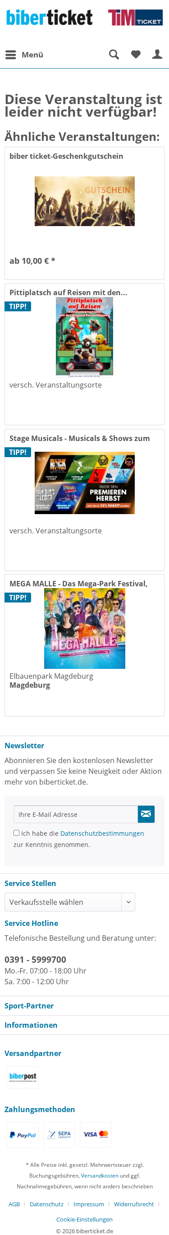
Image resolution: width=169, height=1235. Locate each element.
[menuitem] (24, 55)
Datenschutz (47, 1204)
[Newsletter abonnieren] (146, 814)
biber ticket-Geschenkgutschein (66, 156)
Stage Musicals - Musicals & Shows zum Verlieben (79, 438)
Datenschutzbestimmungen (102, 833)
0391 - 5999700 (35, 959)
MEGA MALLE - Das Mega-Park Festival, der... (78, 583)
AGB (14, 1204)
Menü (32, 54)
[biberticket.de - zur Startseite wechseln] (84, 22)
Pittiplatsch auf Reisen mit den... (68, 292)
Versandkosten (100, 1175)
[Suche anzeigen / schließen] (114, 55)
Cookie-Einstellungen (84, 1219)
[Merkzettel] (136, 55)
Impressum (88, 1204)
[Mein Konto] (158, 55)
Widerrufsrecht (134, 1204)
